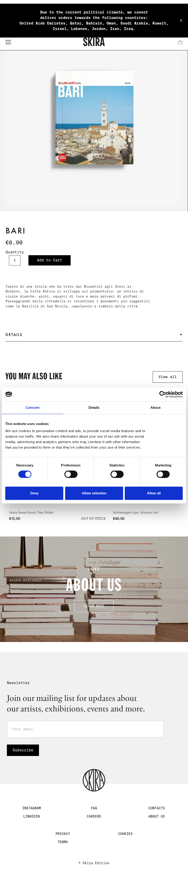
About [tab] (155, 407)
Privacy (62, 834)
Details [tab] (94, 407)
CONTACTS (156, 808)
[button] (8, 42)
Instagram (31, 808)
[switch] (70, 474)
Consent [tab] (32, 407)
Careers (94, 816)
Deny (34, 493)
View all (167, 376)
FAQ (94, 808)
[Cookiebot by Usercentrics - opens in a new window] (163, 394)
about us (156, 816)
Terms (63, 842)
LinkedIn (31, 816)
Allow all (154, 493)
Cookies (125, 834)
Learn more (94, 606)
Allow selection (94, 493)
